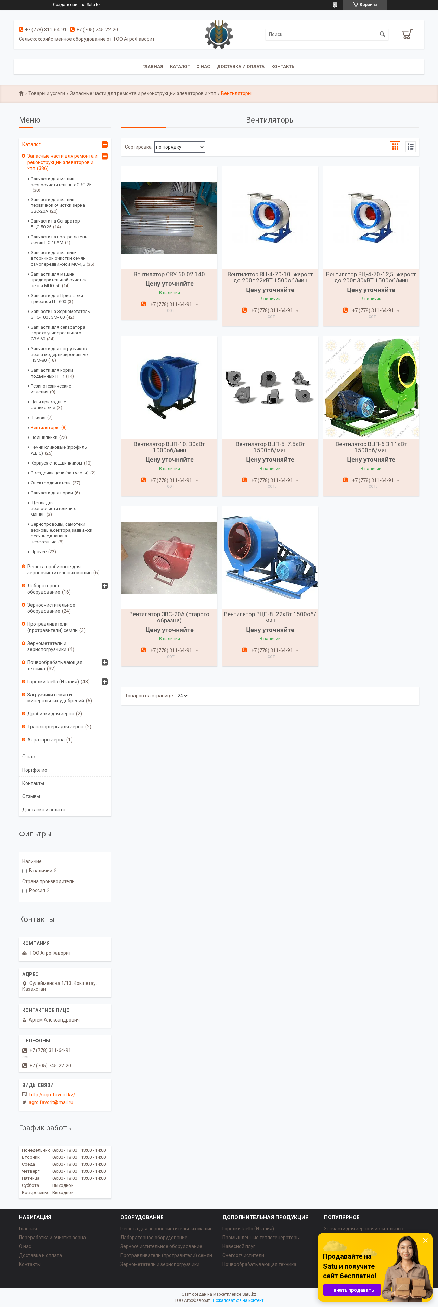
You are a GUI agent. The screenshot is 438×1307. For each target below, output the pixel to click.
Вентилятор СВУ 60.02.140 (169, 274)
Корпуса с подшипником (56, 463)
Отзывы (31, 796)
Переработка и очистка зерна (52, 1237)
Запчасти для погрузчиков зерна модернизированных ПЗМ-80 (59, 354)
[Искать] (382, 34)
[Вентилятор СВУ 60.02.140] (169, 217)
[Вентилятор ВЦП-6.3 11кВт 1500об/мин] (371, 387)
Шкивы (38, 417)
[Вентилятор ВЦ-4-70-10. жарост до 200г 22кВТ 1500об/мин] (270, 217)
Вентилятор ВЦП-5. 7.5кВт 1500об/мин (270, 447)
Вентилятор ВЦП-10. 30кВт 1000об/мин (169, 447)
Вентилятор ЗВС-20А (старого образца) (169, 617)
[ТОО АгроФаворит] (218, 34)
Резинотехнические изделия (51, 388)
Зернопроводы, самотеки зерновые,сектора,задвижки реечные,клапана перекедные (61, 533)
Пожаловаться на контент (238, 1300)
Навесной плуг (238, 1246)
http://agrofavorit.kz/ (52, 1094)
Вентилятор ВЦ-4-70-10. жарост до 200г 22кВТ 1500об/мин (270, 277)
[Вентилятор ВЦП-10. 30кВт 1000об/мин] (169, 387)
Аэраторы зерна (46, 740)
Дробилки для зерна (50, 713)
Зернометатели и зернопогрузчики (46, 646)
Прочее (39, 551)
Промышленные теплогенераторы (261, 1237)
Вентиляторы (45, 427)
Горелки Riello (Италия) (53, 681)
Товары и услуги (46, 93)
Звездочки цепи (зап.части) (60, 472)
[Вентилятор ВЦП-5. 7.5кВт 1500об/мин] (270, 387)
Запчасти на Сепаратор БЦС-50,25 (55, 223)
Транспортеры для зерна (55, 726)
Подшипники (44, 437)
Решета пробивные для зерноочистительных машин (59, 569)
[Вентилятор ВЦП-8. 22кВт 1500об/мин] (270, 557)
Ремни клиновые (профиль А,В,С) (59, 450)
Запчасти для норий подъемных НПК (52, 373)
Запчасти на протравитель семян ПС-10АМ (59, 239)
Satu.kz (249, 1294)
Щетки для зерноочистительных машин (53, 508)
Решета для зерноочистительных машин (166, 1228)
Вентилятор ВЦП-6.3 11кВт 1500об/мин (371, 447)
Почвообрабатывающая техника (54, 665)
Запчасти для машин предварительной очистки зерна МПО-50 (59, 279)
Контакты (283, 66)
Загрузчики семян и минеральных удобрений (55, 697)
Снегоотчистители (243, 1255)
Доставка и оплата (241, 66)
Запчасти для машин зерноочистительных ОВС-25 (61, 181)
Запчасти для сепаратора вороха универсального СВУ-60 (58, 333)
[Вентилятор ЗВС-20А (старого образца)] (169, 557)
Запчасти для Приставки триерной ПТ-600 (57, 298)
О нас (203, 66)
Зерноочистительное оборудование (51, 608)
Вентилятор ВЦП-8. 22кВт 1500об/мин (270, 617)
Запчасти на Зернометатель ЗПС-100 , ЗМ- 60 (60, 314)
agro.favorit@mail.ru (51, 1102)
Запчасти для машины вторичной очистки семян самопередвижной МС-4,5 (58, 258)
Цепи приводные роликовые (48, 404)
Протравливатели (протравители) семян (52, 627)
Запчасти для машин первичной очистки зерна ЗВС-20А (58, 205)
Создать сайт (66, 4)
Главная (152, 66)
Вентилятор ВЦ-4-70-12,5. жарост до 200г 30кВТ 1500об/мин (371, 277)
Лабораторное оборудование (44, 589)
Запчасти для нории (52, 492)
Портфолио (34, 770)
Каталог (180, 66)
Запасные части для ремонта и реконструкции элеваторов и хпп (143, 93)
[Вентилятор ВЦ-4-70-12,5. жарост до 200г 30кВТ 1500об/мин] (371, 217)
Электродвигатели (51, 482)
